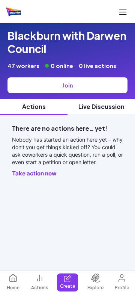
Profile (122, 287)
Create (67, 286)
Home (13, 287)
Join (67, 85)
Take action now (34, 173)
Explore (95, 287)
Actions (39, 287)
